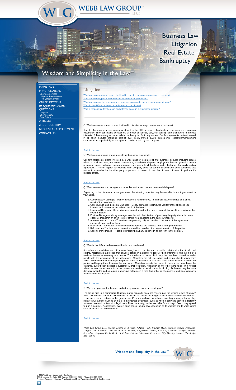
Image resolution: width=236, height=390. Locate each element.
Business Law (46, 115)
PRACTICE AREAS (50, 90)
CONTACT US (47, 133)
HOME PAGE (46, 86)
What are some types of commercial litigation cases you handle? (115, 98)
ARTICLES (45, 120)
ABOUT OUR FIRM (50, 124)
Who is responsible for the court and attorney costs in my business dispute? (121, 109)
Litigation (44, 112)
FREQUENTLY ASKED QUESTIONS (52, 108)
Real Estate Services (49, 99)
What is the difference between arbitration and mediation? (112, 105)
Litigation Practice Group (51, 96)
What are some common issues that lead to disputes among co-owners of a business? (126, 95)
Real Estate (45, 117)
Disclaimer (68, 375)
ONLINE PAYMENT (50, 102)
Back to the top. (91, 150)
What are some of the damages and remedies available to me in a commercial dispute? (127, 102)
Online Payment (103, 379)
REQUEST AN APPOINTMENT (56, 129)
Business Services (48, 94)
